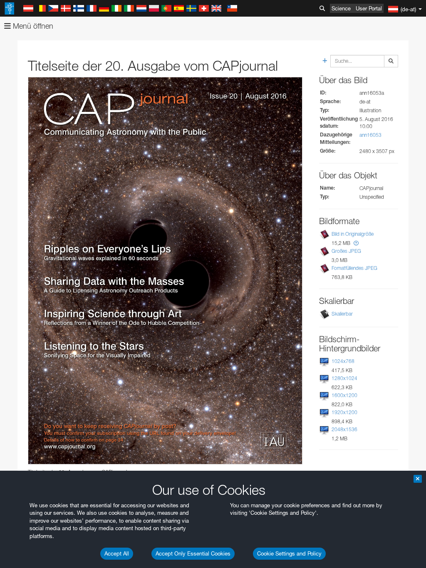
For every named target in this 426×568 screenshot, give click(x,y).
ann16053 (370, 135)
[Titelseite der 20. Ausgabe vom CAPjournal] (165, 270)
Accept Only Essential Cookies (193, 553)
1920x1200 (344, 412)
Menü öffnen (32, 26)
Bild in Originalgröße (353, 234)
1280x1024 (344, 378)
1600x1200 (344, 395)
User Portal (369, 8)
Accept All (116, 553)
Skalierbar (342, 314)
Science (341, 8)
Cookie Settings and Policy (289, 553)
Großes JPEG (346, 251)
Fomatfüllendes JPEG (354, 268)
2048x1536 (344, 429)
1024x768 (343, 361)
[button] (356, 243)
